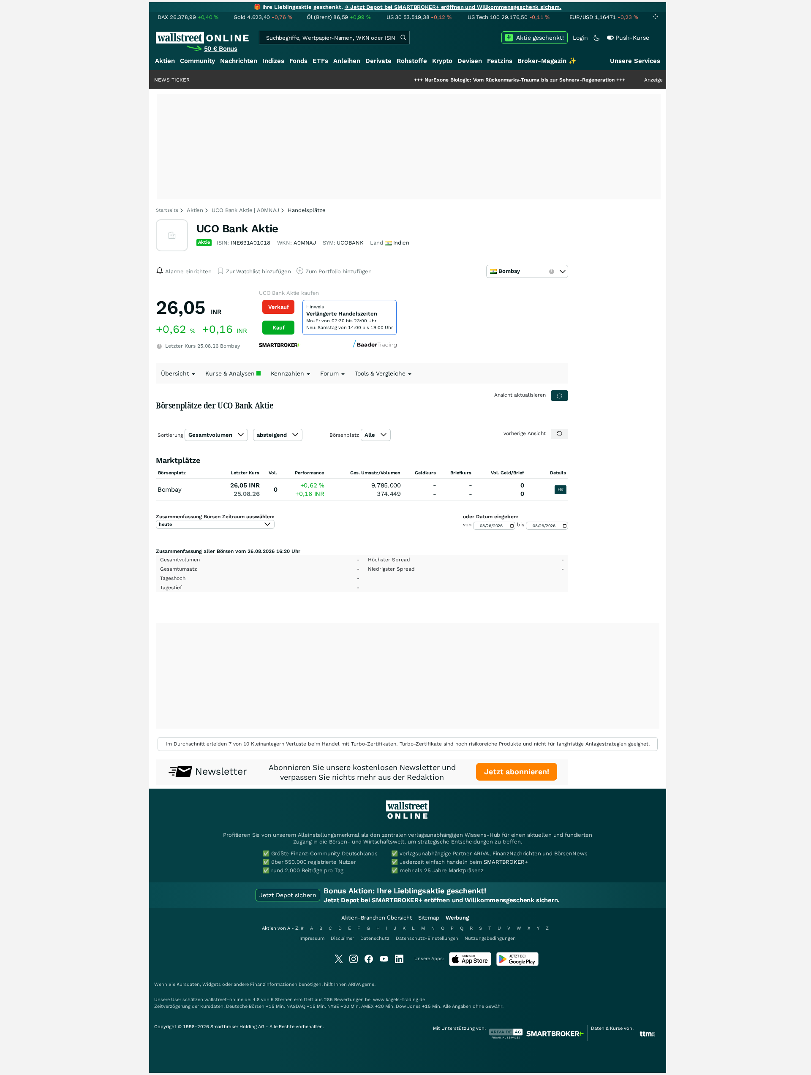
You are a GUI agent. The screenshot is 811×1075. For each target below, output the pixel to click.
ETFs (320, 61)
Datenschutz (374, 938)
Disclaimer (342, 938)
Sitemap (428, 917)
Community (197, 61)
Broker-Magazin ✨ (547, 61)
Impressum (311, 938)
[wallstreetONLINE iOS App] (470, 964)
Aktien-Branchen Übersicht (376, 917)
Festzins (499, 61)
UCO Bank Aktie (237, 228)
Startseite (167, 210)
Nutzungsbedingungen (490, 938)
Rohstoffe (412, 61)
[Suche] (403, 37)
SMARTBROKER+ (506, 862)
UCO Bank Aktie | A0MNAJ (245, 210)
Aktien (165, 61)
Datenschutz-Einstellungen (427, 938)
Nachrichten (238, 61)
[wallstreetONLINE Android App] (517, 964)
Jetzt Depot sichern (287, 895)
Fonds (298, 61)
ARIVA (354, 984)
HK (560, 490)
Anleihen (346, 61)
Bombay (169, 489)
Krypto (442, 61)
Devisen (469, 61)
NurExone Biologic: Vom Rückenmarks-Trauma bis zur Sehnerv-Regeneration (487, 80)
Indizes (273, 61)
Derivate (378, 61)
